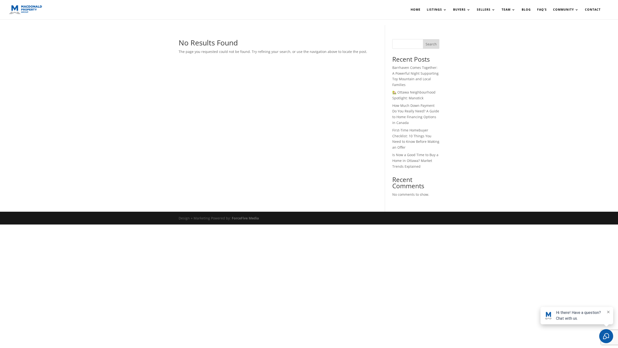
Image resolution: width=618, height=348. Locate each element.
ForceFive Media (245, 218)
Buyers (459, 10)
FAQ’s (542, 10)
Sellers (484, 10)
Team (506, 10)
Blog (526, 10)
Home (416, 10)
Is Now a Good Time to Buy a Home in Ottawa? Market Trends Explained (415, 160)
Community (563, 10)
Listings (434, 10)
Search (431, 44)
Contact (593, 10)
